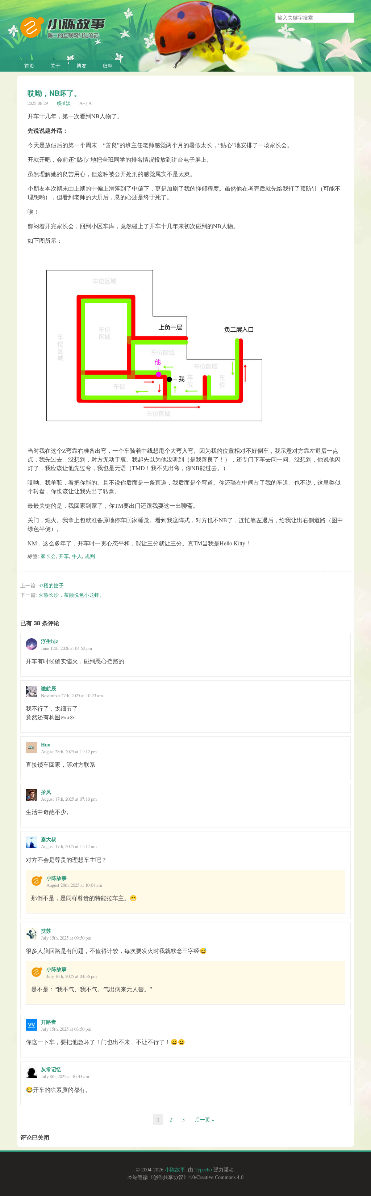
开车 (64, 556)
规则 (90, 556)
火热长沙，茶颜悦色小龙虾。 (71, 594)
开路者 (48, 1022)
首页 (29, 65)
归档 (108, 65)
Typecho (203, 1169)
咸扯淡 (64, 103)
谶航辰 (48, 688)
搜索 (348, 17)
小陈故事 (56, 878)
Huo (45, 744)
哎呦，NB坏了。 (54, 93)
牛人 (77, 556)
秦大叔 (48, 839)
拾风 (46, 792)
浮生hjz (49, 641)
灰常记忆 (51, 1069)
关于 (55, 65)
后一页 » (204, 1119)
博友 (81, 65)
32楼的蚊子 (51, 585)
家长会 (48, 556)
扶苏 (46, 931)
